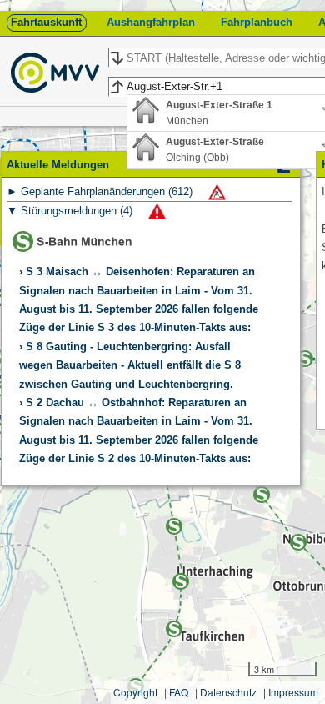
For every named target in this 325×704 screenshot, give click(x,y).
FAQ (178, 692)
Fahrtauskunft (46, 22)
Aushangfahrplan (151, 22)
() (108, 191)
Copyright (135, 692)
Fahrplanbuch (256, 22)
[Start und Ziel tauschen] (116, 58)
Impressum (293, 692)
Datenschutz (228, 692)
